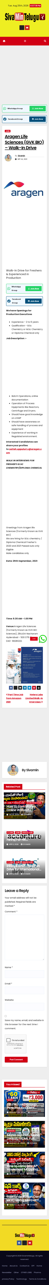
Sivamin (21, 155)
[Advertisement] (24, 79)
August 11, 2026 (17, 1174)
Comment (11, 911)
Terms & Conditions (37, 1279)
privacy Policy (8, 1279)
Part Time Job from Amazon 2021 (14, 698)
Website (9, 1000)
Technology (21, 1279)
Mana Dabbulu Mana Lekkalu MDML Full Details (23, 1138)
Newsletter (7, 1272)
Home (4, 1266)
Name (9, 967)
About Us (14, 1266)
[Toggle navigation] (25, 41)
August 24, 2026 (17, 1112)
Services (11, 1131)
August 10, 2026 (17, 1205)
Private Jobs (19, 803)
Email (8, 983)
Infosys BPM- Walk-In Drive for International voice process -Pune (23, 869)
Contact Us (24, 1266)
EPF (33, 1266)
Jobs (8, 131)
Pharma (37, 1272)
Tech (19, 1192)
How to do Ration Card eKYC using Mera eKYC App (24, 1200)
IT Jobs (10, 832)
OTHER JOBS (26, 1272)
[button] (45, 41)
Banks (10, 1100)
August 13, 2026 (17, 1143)
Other (16, 1272)
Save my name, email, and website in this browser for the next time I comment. (24, 1024)
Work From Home (34, 803)
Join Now (38, 108)
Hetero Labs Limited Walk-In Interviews (34, 698)
